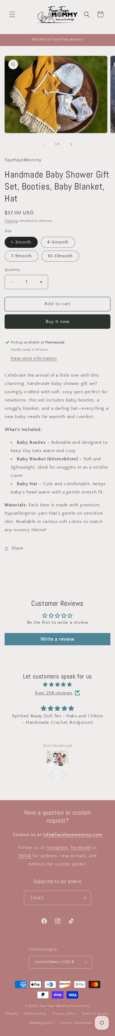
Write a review (57, 639)
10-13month (60, 256)
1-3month (21, 242)
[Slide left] (44, 144)
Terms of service (95, 1013)
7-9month (21, 256)
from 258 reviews (54, 693)
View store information (34, 358)
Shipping (11, 221)
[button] (12, 14)
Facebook (81, 847)
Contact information (76, 1023)
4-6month (58, 242)
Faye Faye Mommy (55, 1006)
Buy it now (58, 321)
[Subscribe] (84, 898)
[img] (57, 684)
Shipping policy (41, 1023)
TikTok (25, 855)
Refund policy (35, 1013)
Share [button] (17, 548)
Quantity (12, 269)
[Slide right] (71, 144)
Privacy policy (64, 1013)
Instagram (57, 847)
